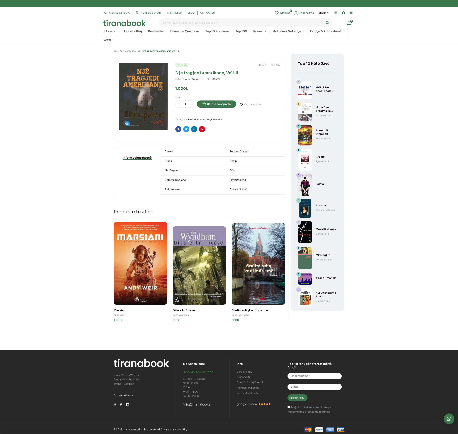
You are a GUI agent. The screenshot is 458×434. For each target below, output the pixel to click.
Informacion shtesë (137, 158)
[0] (282, 13)
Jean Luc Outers (240, 315)
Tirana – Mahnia (326, 278)
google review (247, 404)
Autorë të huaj (238, 189)
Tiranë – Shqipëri (124, 383)
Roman (125, 51)
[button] (449, 418)
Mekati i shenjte (326, 229)
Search (327, 22)
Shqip (233, 161)
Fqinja (320, 184)
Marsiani (120, 310)
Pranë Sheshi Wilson (126, 375)
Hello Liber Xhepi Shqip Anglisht (324, 91)
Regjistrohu (297, 397)
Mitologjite (323, 255)
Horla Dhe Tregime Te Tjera (323, 111)
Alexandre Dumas (325, 210)
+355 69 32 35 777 (198, 372)
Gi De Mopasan (324, 115)
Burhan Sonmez (324, 138)
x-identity (181, 429)
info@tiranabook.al (197, 404)
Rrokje (320, 156)
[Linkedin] (351, 13)
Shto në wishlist (252, 104)
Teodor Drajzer (191, 79)
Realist (135, 51)
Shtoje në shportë (219, 104)
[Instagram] (336, 13)
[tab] (137, 158)
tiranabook (129, 429)
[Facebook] (343, 13)
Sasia (178, 97)
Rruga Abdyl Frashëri (126, 379)
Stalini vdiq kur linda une (250, 310)
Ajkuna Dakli (322, 161)
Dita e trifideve (184, 310)
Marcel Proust (323, 301)
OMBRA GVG (238, 180)
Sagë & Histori (214, 119)
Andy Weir (119, 315)
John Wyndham (181, 315)
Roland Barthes (324, 259)
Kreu (116, 51)
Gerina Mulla (322, 233)
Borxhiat (321, 205)
